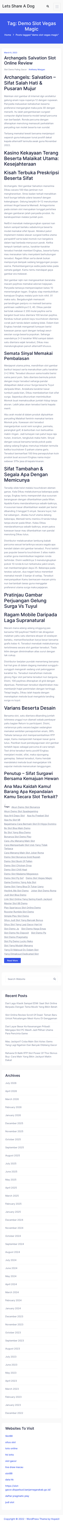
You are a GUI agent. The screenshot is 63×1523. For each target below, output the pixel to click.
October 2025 (13, 1139)
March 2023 (12, 1388)
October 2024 (13, 1235)
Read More (12, 960)
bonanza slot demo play (17, 836)
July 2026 (10, 1083)
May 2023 (10, 1372)
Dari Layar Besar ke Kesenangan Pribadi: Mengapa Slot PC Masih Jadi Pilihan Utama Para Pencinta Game (29, 1030)
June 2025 (11, 1171)
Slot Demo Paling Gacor (15, 69)
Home (7, 34)
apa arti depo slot (14, 815)
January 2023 (13, 1404)
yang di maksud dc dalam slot (21, 949)
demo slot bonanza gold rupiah (22, 857)
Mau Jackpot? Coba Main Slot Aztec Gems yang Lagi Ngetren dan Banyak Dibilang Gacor (31, 1043)
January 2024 (13, 1308)
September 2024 (14, 1244)
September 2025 (14, 1147)
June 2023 (11, 1364)
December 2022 (14, 1413)
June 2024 (11, 1268)
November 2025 (14, 1131)
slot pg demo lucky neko (18, 941)
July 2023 (10, 1356)
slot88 (8, 1473)
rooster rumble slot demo (19, 911)
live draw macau (14, 1467)
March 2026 (12, 1099)
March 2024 (12, 1292)
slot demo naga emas (33, 928)
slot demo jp (11, 928)
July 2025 (10, 1163)
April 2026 (11, 1091)
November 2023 (14, 1324)
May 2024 (10, 1276)
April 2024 (11, 1284)
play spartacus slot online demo (22, 907)
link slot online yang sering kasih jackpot (28, 899)
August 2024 (12, 1252)
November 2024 (14, 1227)
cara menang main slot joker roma (24, 852)
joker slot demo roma (43, 890)
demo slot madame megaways (21, 873)
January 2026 (13, 1115)
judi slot (9, 1502)
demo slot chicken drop (18, 865)
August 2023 (12, 1348)
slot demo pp (38, 932)
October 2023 (13, 1332)
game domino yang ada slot (20, 882)
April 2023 (11, 1380)
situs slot (10, 1442)
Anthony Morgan (37, 69)
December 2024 (14, 1219)
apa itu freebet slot (38, 815)
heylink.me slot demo (16, 890)
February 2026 (13, 1107)
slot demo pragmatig (16, 937)
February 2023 (13, 1396)
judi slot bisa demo (15, 894)
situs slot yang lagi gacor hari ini (23, 924)
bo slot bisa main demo (17, 828)
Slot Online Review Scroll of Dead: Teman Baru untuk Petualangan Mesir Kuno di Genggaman (31, 1016)
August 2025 (12, 1155)
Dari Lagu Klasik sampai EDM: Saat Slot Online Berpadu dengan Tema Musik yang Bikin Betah (31, 1005)
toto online (11, 1448)
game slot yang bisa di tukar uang (24, 886)
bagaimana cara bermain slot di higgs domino (30, 823)
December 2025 (14, 1123)
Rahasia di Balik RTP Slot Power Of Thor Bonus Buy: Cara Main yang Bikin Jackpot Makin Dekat (31, 1057)
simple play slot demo (16, 915)
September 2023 (14, 1340)
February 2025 (13, 1203)
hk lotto (9, 1454)
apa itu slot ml (12, 819)
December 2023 (14, 1316)
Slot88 (9, 1435)
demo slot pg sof (14, 878)
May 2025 (10, 1179)
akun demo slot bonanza (25, 807)
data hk (9, 1479)
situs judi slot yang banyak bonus (23, 920)
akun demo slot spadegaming (21, 811)
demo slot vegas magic (39, 878)
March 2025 (12, 1195)
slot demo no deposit (16, 932)
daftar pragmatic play (17, 1495)
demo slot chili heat (15, 869)
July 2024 (10, 1260)
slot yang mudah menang (18, 945)
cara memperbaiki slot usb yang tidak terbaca (25, 847)
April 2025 (11, 1187)
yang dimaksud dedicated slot (21, 953)
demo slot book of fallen (18, 861)
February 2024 (13, 1300)
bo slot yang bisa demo (17, 832)
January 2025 (13, 1211)
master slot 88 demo (16, 903)
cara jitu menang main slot (19, 840)
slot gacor (11, 1460)
